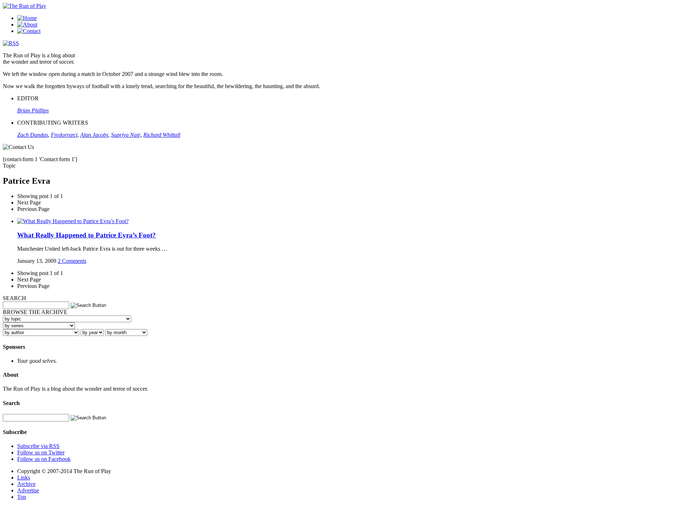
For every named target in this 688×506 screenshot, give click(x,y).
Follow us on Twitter (40, 452)
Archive (26, 484)
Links (23, 477)
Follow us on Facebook (44, 459)
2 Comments (72, 261)
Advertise (28, 490)
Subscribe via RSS (38, 446)
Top (21, 497)
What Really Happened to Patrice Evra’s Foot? (86, 235)
